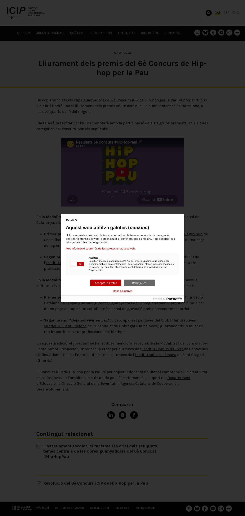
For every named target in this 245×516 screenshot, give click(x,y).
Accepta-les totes (106, 283)
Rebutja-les (139, 283)
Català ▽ (72, 220)
